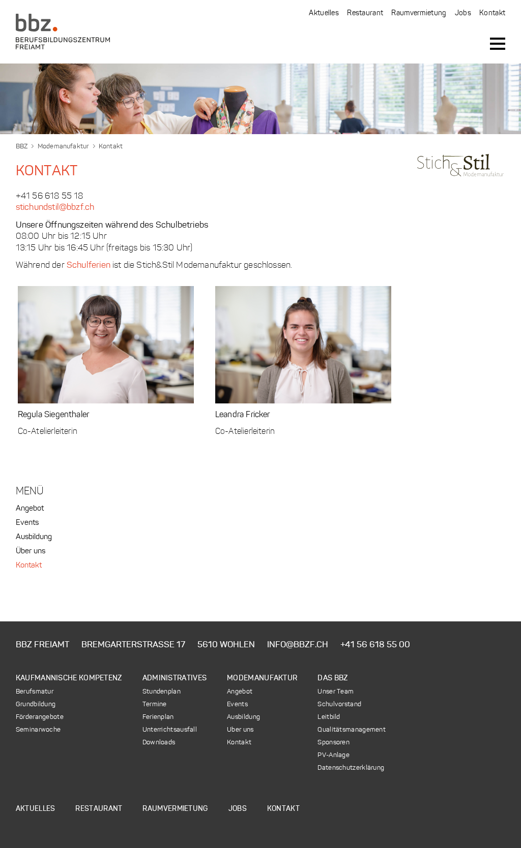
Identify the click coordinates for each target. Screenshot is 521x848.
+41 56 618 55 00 (375, 645)
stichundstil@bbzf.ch (55, 207)
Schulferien (88, 265)
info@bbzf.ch (297, 645)
